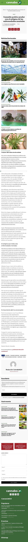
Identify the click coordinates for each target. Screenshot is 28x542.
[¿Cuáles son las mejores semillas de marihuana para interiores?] (14, 118)
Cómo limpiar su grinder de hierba (9, 515)
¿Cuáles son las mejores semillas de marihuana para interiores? (11, 129)
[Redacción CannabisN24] (14, 364)
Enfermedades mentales (11, 357)
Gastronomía (4, 406)
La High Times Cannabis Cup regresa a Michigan (12, 527)
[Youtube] (18, 494)
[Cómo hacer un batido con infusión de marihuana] (23, 417)
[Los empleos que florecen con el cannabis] (14, 73)
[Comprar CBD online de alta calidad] (14, 141)
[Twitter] (12, 29)
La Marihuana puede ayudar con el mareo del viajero (20, 446)
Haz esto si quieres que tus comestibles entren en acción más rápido (13, 506)
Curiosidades (4, 508)
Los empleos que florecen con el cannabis (12, 84)
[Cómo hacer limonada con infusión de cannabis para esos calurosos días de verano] (23, 408)
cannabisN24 (23, 355)
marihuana (20, 357)
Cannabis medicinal (14, 355)
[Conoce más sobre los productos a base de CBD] (14, 95)
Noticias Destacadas (5, 59)
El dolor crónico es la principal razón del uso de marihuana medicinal (7, 447)
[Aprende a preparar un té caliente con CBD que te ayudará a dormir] (23, 433)
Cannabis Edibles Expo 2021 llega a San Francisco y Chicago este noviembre (13, 531)
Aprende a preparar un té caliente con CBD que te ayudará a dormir (8, 434)
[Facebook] (9, 29)
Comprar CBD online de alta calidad (11, 152)
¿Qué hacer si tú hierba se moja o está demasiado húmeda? (13, 511)
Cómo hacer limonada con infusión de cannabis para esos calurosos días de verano (9, 409)
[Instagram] (13, 494)
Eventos (3, 525)
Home (4, 9)
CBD (3, 357)
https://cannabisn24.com (14, 371)
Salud (14, 14)
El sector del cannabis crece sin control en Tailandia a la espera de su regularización (13, 61)
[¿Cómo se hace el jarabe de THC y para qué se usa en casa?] (23, 425)
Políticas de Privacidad (18, 397)
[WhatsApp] (18, 29)
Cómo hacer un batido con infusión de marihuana (8, 417)
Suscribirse (14, 394)
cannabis (7, 355)
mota (24, 357)
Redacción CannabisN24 (9, 24)
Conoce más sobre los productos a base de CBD (13, 106)
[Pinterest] (15, 29)
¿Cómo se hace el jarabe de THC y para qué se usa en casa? (8, 426)
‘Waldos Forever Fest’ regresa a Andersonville (12, 523)
